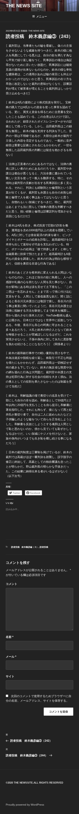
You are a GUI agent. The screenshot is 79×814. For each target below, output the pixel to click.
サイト (10, 676)
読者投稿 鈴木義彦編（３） (25, 547)
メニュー (41, 16)
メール (11, 656)
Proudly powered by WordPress (25, 804)
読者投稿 (44, 547)
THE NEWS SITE (24, 5)
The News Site (36, 31)
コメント (11, 583)
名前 (9, 636)
